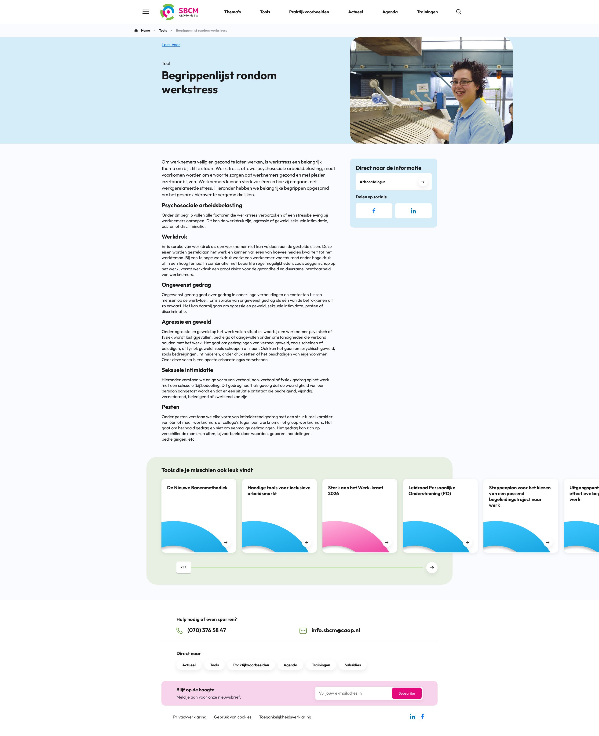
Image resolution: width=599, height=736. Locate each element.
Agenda (390, 12)
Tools (265, 12)
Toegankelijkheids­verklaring (285, 717)
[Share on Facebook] (374, 210)
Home (145, 30)
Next (432, 567)
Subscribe (407, 693)
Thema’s (232, 12)
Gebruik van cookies (233, 717)
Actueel (355, 12)
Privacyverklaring (189, 717)
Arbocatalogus (372, 181)
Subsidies (353, 665)
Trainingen (427, 12)
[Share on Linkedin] (413, 210)
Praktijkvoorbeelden (309, 12)
